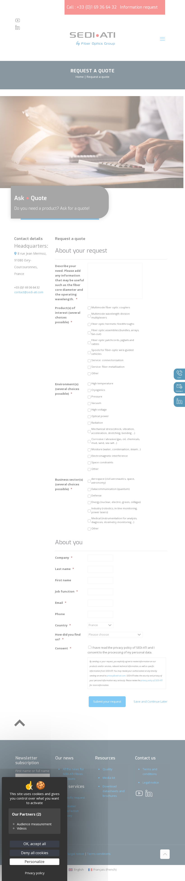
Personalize (34, 861)
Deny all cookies (34, 852)
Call (179, 377)
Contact (179, 391)
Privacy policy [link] (34, 873)
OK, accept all (34, 843)
